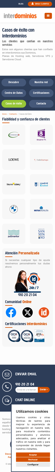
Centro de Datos (14, 93)
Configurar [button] (33, 464)
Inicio (4, 114)
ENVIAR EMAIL (26, 374)
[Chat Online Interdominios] (7, 401)
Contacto (41, 103)
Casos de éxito (14, 103)
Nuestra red (41, 82)
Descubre (14, 82)
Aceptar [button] (33, 454)
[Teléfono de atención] (7, 387)
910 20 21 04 (27, 295)
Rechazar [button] (33, 459)
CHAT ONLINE (25, 400)
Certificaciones (41, 93)
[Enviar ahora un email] (7, 375)
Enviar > (44, 389)
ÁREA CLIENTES (41, 4)
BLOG (21, 4)
